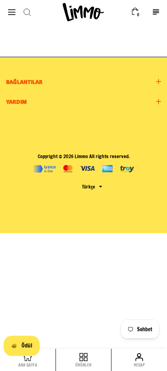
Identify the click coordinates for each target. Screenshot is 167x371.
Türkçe (88, 187)
